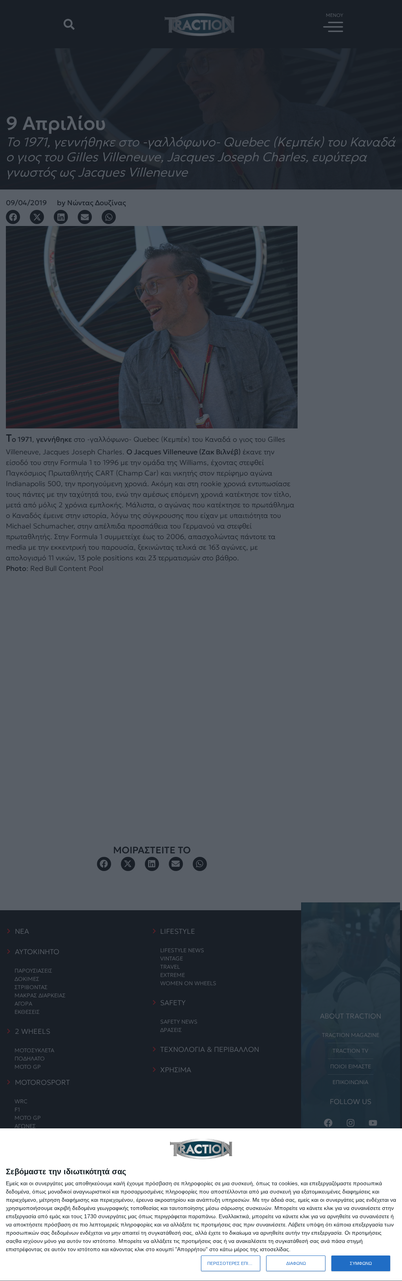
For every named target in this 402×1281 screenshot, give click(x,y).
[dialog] (201, 1205)
